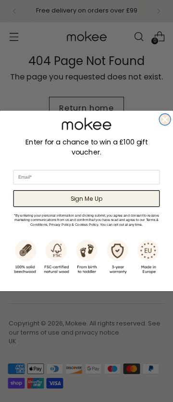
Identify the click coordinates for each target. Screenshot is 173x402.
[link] (86, 124)
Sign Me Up (87, 199)
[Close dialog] (165, 119)
